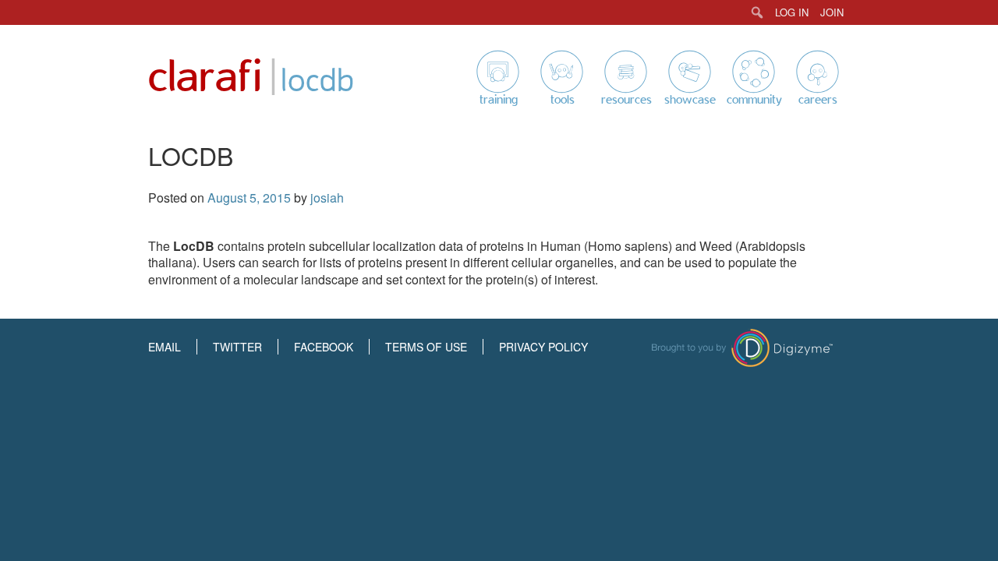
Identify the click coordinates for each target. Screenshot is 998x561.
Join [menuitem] (832, 12)
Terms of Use (426, 347)
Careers (817, 100)
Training (499, 100)
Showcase (690, 100)
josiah (327, 197)
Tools (562, 100)
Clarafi (205, 77)
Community (754, 100)
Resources (626, 100)
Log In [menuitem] (792, 12)
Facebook (323, 347)
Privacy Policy (543, 347)
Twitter (237, 347)
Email (164, 347)
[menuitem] (757, 12)
